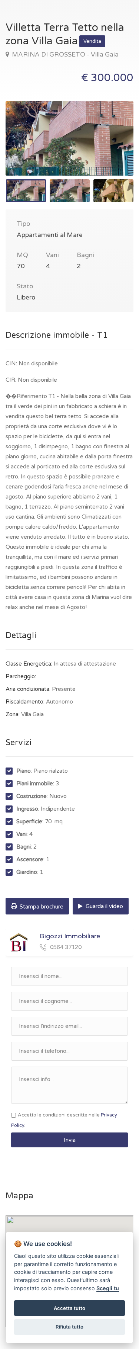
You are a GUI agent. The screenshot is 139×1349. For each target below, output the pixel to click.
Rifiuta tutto (69, 1327)
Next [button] (112, 147)
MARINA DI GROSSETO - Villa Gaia (64, 54)
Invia (70, 1140)
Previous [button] (26, 147)
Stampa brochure (40, 906)
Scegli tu (107, 1288)
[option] (69, 138)
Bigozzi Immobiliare (70, 936)
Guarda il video (103, 906)
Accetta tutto (69, 1308)
